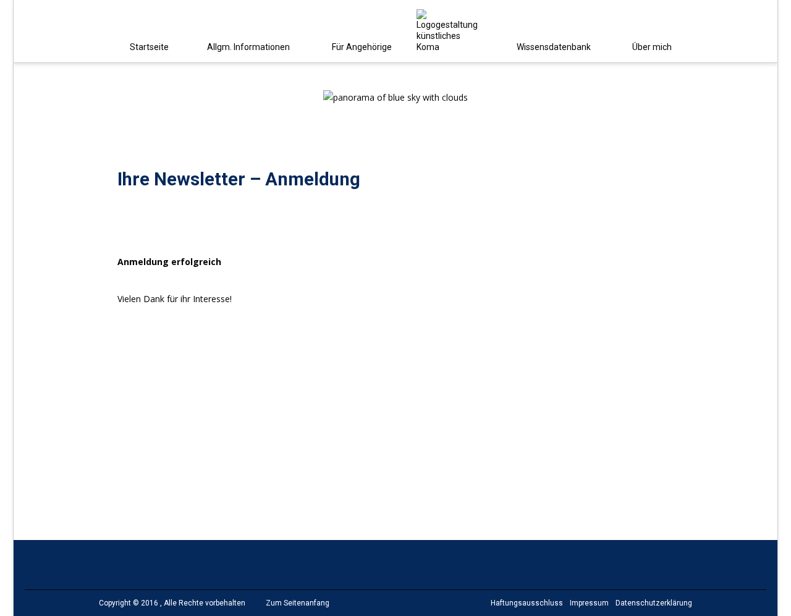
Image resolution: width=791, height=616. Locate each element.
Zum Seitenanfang (297, 603)
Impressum (589, 603)
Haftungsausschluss (527, 603)
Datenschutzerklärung (653, 603)
